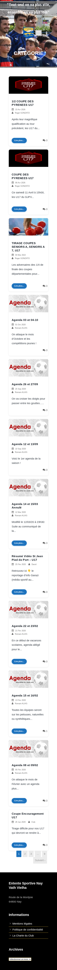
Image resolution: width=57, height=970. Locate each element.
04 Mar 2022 (20, 255)
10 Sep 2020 (20, 449)
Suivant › (40, 860)
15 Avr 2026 (20, 109)
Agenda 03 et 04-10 (25, 319)
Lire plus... (19, 140)
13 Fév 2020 (20, 700)
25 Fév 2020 (20, 564)
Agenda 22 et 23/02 (25, 626)
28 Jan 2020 (20, 822)
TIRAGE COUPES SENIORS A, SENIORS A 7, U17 (28, 247)
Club (33, 822)
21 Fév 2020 (20, 631)
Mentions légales (22, 923)
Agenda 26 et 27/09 (25, 384)
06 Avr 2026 (20, 183)
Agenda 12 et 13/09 (25, 444)
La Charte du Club (23, 935)
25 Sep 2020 (20, 389)
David (34, 564)
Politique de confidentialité (27, 929)
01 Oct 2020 (20, 325)
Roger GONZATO (22, 113)
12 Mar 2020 (20, 512)
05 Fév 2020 (20, 770)
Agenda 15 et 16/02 (25, 695)
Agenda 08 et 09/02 (25, 765)
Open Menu (38, 33)
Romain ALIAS (21, 328)
